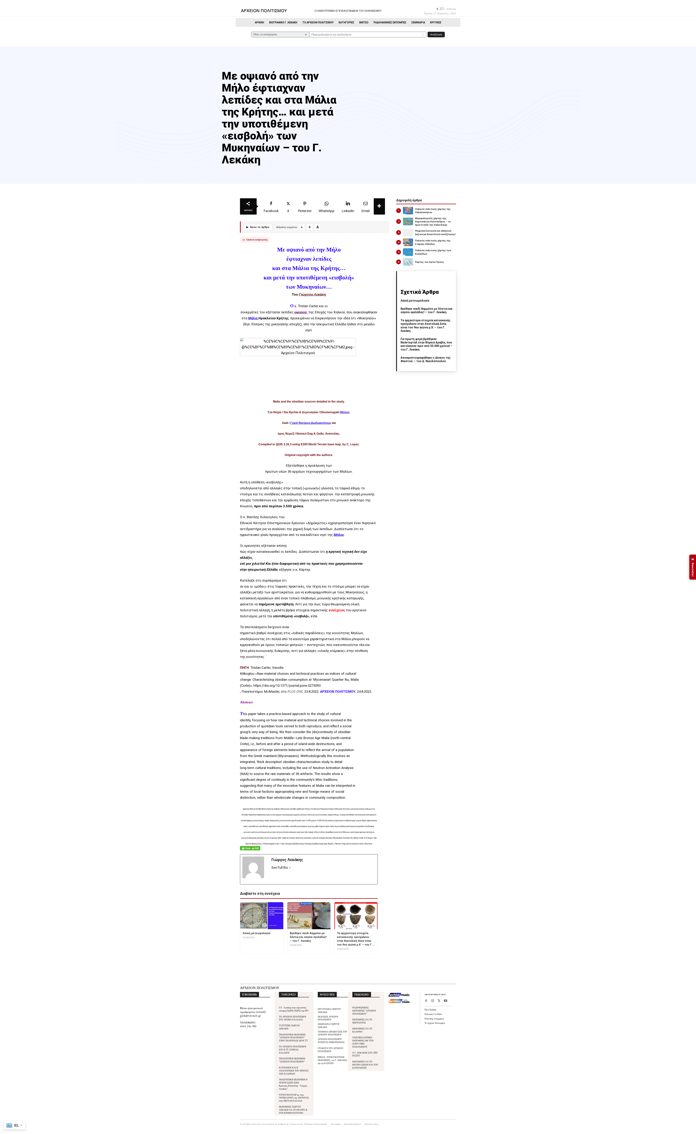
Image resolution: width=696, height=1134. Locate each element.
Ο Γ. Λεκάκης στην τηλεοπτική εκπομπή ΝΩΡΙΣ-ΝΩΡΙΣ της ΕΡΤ (293, 1009)
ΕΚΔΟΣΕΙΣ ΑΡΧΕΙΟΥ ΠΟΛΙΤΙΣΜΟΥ (328, 1018)
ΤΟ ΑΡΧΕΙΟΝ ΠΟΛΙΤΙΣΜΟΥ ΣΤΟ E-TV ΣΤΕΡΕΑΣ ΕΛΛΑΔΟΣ (292, 1049)
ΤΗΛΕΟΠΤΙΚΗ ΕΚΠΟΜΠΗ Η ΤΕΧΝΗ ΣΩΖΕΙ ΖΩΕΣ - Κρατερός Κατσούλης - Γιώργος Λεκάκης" (293, 1084)
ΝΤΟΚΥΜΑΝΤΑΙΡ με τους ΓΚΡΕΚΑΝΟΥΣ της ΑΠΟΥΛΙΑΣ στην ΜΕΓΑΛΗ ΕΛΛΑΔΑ (294, 1097)
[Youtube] (445, 1001)
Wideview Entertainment (315, 1124)
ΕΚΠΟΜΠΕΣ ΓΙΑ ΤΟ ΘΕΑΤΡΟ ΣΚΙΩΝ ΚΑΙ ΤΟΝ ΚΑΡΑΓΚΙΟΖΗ (365, 1064)
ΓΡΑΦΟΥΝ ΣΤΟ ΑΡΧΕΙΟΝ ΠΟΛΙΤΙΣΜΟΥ (330, 1049)
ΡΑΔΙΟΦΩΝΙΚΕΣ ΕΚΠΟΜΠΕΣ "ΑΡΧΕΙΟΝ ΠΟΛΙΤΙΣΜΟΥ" (364, 1010)
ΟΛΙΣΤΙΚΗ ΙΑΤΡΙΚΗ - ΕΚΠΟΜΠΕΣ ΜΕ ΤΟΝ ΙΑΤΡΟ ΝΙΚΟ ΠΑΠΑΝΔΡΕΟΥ (363, 1042)
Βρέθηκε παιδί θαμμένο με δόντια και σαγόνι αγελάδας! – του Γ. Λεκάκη (426, 310)
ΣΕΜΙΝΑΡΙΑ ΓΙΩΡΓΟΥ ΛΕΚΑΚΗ (329, 1025)
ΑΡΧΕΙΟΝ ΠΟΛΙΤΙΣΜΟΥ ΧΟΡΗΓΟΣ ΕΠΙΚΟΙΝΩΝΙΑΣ (331, 1040)
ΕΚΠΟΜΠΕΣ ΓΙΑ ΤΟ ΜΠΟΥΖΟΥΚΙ (362, 1021)
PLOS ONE (295, 692)
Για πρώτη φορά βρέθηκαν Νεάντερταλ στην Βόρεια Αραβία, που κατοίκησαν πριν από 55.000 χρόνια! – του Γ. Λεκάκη (426, 344)
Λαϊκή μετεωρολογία (415, 300)
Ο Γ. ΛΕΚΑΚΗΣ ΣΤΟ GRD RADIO (365, 1054)
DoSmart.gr (283, 1124)
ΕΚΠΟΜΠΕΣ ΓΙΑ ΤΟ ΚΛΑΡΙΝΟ (362, 1030)
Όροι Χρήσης (430, 1009)
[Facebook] (426, 1001)
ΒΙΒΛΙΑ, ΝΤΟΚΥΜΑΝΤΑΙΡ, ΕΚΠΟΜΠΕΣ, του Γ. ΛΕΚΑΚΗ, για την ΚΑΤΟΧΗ (332, 1060)
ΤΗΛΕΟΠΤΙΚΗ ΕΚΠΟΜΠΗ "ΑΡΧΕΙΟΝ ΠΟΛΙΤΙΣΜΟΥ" (292, 1060)
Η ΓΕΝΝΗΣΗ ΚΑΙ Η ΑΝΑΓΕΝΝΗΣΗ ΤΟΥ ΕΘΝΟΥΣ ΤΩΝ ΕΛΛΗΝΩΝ (293, 1070)
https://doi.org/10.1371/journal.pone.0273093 (287, 686)
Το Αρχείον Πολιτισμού (434, 1022)
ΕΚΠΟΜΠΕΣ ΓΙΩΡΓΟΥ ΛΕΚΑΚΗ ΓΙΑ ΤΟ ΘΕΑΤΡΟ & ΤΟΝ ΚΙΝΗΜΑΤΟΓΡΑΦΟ (293, 1109)
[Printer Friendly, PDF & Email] (250, 850)
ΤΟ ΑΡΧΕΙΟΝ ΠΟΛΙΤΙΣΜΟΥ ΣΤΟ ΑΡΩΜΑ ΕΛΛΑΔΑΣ (292, 1018)
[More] (379, 206)
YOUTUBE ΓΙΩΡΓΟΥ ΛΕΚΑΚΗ (289, 1027)
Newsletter (692, 567)
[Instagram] (432, 1001)
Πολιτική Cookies (433, 1013)
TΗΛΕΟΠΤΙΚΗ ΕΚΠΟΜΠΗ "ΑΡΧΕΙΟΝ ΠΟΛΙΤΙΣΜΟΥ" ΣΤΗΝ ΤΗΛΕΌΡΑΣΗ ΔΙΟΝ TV (293, 1037)
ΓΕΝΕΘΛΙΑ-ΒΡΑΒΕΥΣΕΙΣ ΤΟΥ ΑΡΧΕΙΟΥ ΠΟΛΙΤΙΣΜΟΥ (332, 1033)
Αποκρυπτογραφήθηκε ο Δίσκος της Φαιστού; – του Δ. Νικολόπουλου (426, 359)
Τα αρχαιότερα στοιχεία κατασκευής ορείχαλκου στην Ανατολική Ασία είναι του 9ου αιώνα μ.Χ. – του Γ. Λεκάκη (425, 326)
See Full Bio (279, 867)
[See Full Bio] (290, 867)
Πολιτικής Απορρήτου (434, 1018)
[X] (439, 1001)
